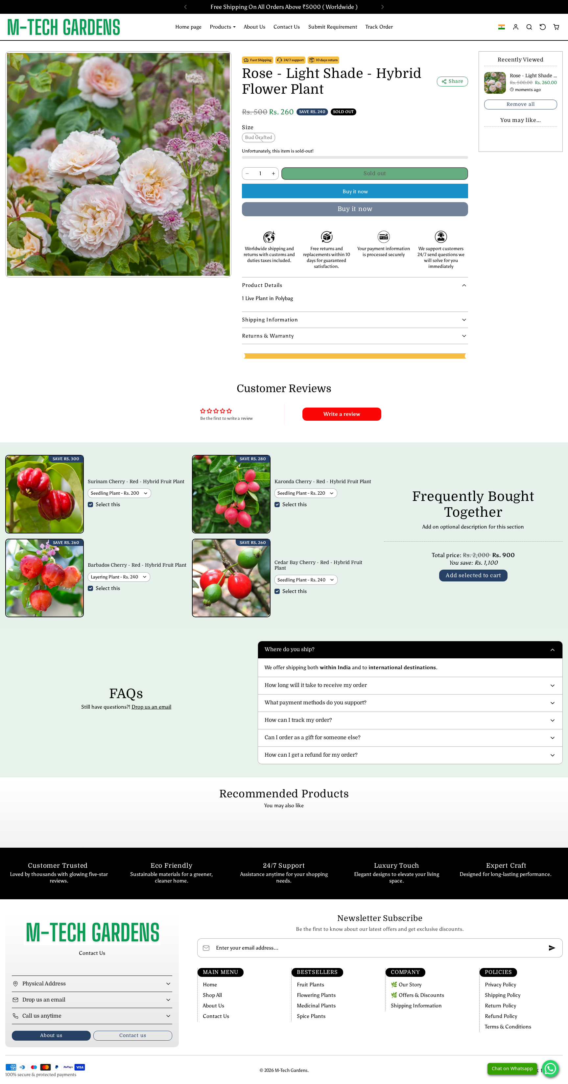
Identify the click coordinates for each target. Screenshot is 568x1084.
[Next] (382, 6)
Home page (188, 27)
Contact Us (286, 27)
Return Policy (500, 1005)
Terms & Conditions (508, 1027)
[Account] (516, 27)
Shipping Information (416, 1005)
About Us (254, 27)
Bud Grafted (258, 137)
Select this (108, 504)
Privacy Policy (500, 984)
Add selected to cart (473, 575)
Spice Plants (311, 1016)
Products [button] (221, 27)
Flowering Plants (316, 995)
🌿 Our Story (406, 984)
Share (456, 81)
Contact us (132, 1035)
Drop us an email (151, 707)
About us (51, 1035)
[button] (502, 27)
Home (210, 984)
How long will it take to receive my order (316, 685)
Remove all (520, 104)
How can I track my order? (298, 720)
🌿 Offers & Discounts (417, 995)
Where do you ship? (290, 649)
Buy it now (355, 191)
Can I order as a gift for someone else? (313, 738)
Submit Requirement (332, 27)
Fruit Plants (310, 984)
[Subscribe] (552, 948)
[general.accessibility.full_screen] (221, 61)
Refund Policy (501, 1016)
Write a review (341, 414)
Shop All (212, 995)
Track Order (379, 27)
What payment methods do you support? (316, 703)
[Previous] (185, 6)
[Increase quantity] (273, 173)
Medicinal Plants (316, 1005)
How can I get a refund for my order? (311, 755)
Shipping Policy (502, 995)
